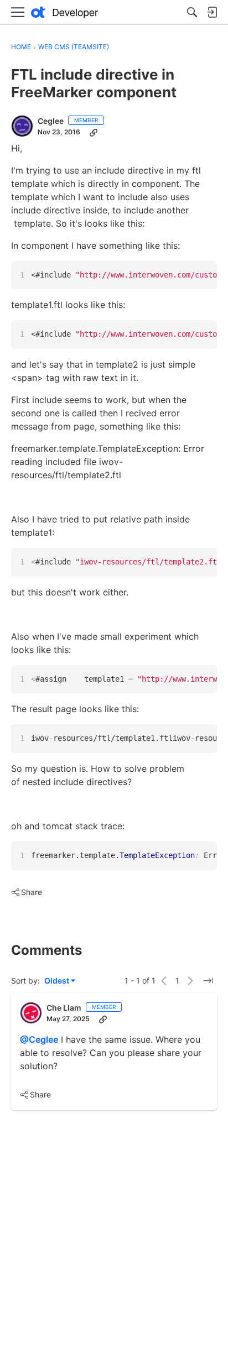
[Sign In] (212, 12)
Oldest (57, 981)
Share (26, 893)
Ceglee (51, 121)
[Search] (192, 12)
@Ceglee (39, 1039)
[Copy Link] (93, 132)
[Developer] (65, 12)
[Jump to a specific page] (208, 981)
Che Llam (63, 1007)
